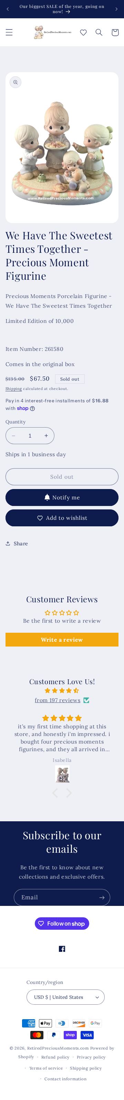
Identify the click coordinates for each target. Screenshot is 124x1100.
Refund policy (55, 1057)
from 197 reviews (57, 700)
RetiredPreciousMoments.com (58, 1048)
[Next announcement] (116, 9)
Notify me (66, 497)
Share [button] (21, 543)
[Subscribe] (102, 897)
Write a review (62, 639)
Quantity (15, 422)
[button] (9, 32)
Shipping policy (86, 1068)
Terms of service (46, 1068)
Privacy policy (91, 1057)
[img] (62, 691)
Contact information (65, 1078)
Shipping (14, 388)
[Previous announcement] (7, 9)
